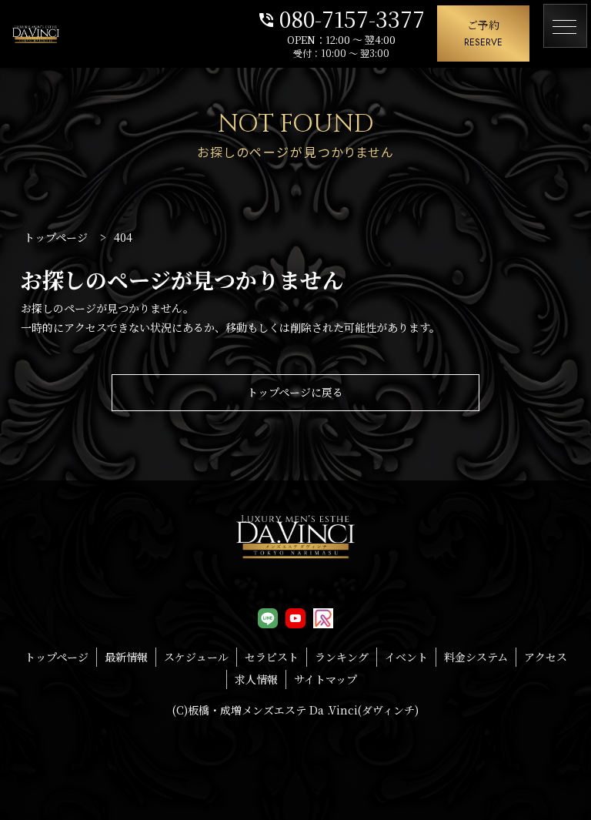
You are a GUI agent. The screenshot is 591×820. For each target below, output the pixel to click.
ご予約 (483, 33)
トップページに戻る (295, 392)
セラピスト (272, 656)
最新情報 (126, 656)
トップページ (56, 656)
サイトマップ (325, 679)
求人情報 (256, 679)
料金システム (476, 656)
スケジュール (196, 656)
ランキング (342, 656)
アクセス (545, 656)
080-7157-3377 (341, 17)
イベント (406, 656)
